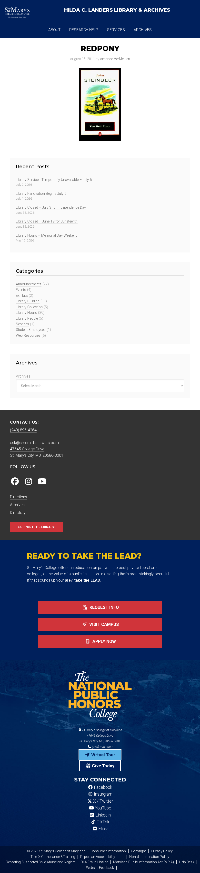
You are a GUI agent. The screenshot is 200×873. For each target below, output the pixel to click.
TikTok (102, 821)
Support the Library (36, 527)
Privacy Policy (162, 851)
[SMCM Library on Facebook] (15, 481)
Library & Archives (117, 10)
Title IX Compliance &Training (52, 857)
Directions (18, 497)
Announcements (28, 284)
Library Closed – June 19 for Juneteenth (47, 221)
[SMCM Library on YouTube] (42, 481)
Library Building (28, 301)
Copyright (138, 851)
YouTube (102, 808)
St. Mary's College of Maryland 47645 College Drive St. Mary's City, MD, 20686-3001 (101, 735)
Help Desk (186, 862)
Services (22, 324)
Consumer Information (108, 851)
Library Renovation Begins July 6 (41, 194)
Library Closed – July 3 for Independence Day (51, 207)
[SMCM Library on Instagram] (28, 481)
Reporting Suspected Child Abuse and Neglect (40, 862)
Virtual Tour (102, 754)
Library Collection (29, 307)
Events (21, 290)
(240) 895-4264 (23, 430)
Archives (23, 376)
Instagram (102, 794)
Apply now (103, 641)
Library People (27, 318)
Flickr (102, 828)
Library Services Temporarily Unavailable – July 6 (54, 180)
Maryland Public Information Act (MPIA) (143, 862)
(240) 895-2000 (101, 747)
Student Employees (31, 330)
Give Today (102, 765)
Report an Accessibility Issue (102, 857)
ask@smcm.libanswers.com (34, 442)
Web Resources (28, 336)
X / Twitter (102, 801)
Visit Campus (103, 624)
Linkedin (102, 815)
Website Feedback (100, 868)
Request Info (104, 607)
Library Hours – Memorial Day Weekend (47, 235)
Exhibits (22, 296)
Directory (18, 512)
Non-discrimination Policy (149, 857)
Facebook (102, 787)
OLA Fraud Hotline (94, 862)
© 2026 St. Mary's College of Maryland (56, 851)
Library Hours (26, 313)
